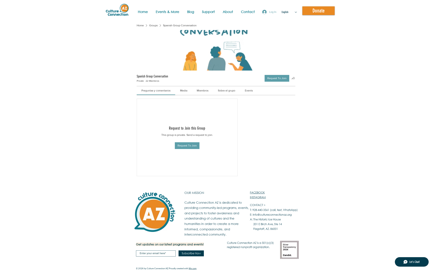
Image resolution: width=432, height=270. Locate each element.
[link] (155, 90)
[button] (169, 11)
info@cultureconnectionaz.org (272, 214)
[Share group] (293, 78)
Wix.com (193, 268)
